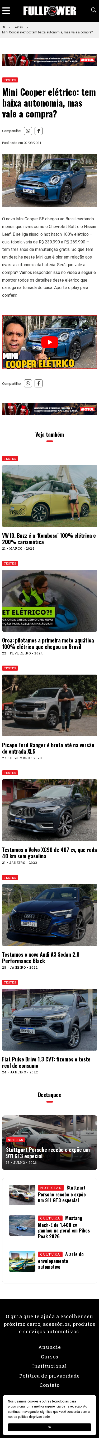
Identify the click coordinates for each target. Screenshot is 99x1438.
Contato (50, 1385)
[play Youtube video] (49, 342)
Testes (18, 27)
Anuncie (49, 1347)
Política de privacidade (49, 1376)
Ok (49, 1427)
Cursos (49, 1356)
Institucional (49, 1366)
